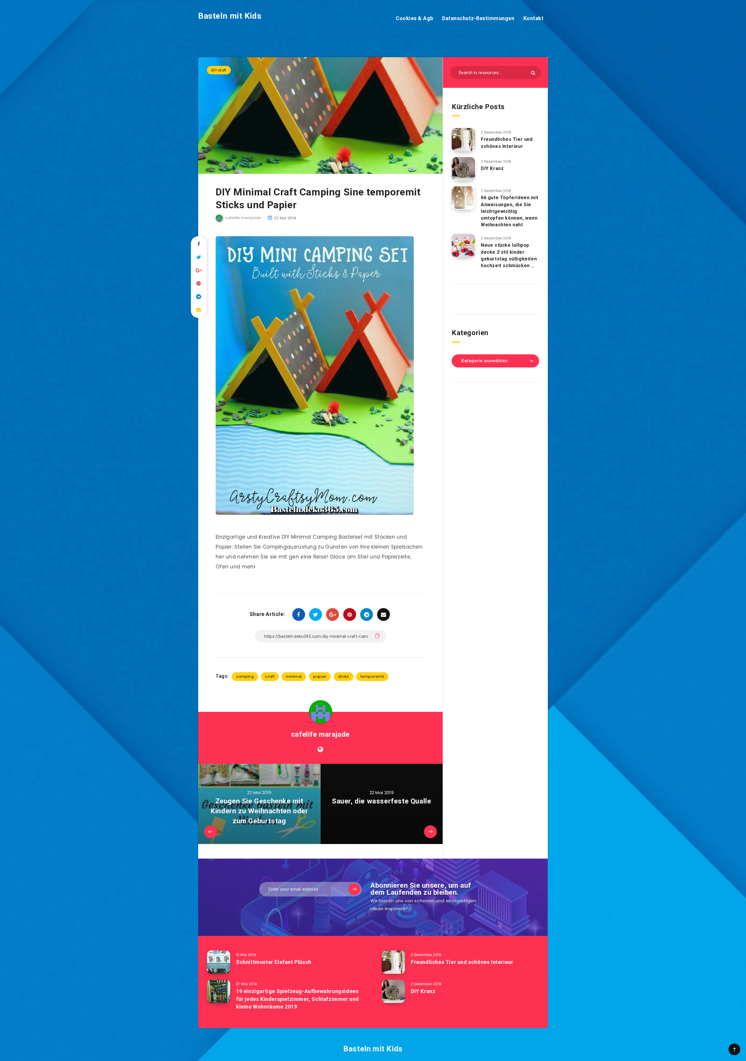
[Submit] (533, 73)
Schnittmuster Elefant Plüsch (274, 962)
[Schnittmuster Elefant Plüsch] (218, 962)
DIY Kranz (492, 168)
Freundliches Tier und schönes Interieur (507, 142)
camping (245, 676)
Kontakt (533, 18)
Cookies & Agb (414, 18)
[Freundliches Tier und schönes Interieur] (463, 139)
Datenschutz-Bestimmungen (478, 18)
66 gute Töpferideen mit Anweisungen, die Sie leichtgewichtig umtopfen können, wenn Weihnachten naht (510, 211)
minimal (294, 676)
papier (320, 676)
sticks (343, 676)
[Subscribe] (354, 889)
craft (270, 676)
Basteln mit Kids (230, 16)
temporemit (372, 676)
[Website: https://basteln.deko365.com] (320, 749)
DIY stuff (218, 70)
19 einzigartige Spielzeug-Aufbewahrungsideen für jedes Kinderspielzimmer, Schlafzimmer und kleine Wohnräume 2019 (297, 998)
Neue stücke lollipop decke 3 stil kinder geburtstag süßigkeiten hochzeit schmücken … (509, 255)
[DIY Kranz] (463, 169)
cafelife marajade (320, 734)
